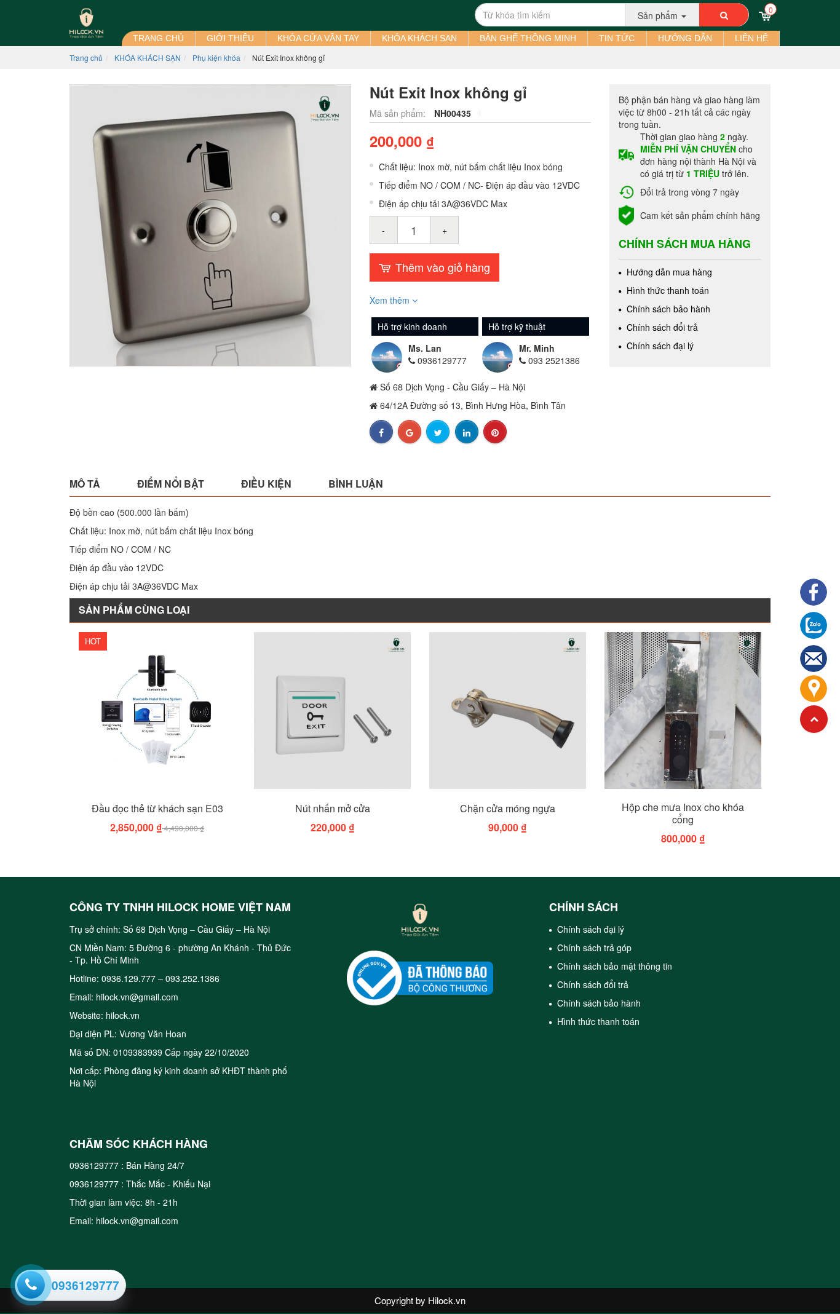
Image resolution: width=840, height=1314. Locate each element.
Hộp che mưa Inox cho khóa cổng (683, 813)
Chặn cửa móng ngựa (507, 808)
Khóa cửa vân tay (318, 38)
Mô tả (84, 484)
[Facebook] (813, 590)
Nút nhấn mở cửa (332, 808)
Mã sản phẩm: (399, 113)
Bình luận (355, 484)
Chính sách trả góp (593, 947)
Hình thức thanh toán (666, 290)
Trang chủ (158, 38)
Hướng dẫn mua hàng (668, 272)
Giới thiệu (230, 38)
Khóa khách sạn (419, 38)
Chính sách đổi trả (661, 327)
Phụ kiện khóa (216, 57)
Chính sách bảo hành (667, 309)
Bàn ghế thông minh (528, 38)
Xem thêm (391, 300)
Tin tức (617, 38)
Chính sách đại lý (659, 345)
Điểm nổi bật (170, 484)
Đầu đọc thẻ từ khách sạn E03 (157, 808)
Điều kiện (266, 484)
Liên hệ (751, 38)
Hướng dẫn (685, 38)
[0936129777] (29, 1283)
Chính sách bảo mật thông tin (613, 966)
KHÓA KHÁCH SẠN (147, 57)
